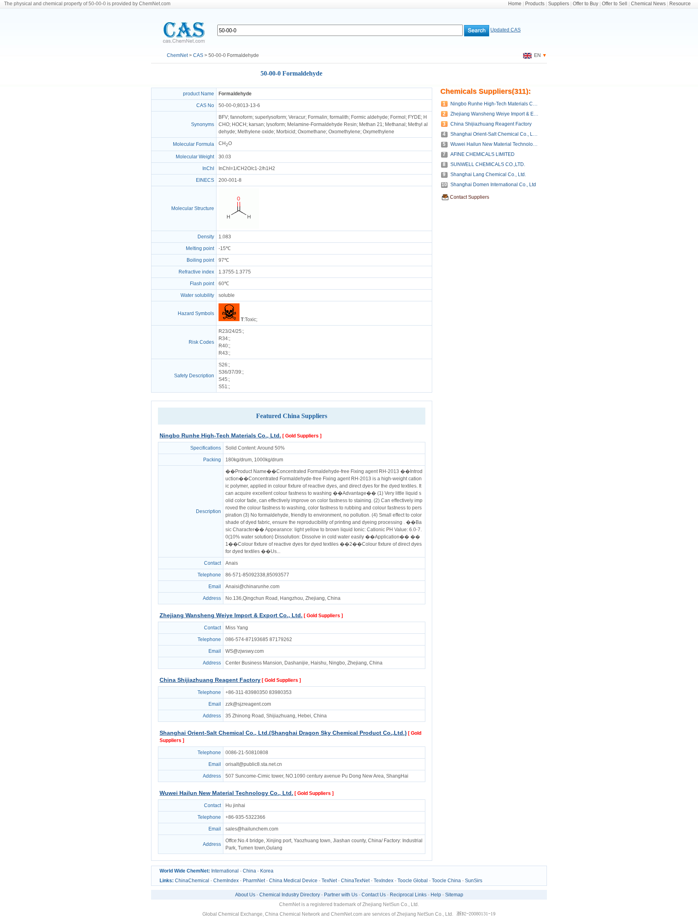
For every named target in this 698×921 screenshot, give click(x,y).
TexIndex (383, 880)
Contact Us (374, 895)
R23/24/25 (230, 331)
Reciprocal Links (408, 895)
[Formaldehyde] (239, 227)
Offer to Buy (585, 3)
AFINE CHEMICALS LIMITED (482, 154)
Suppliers (558, 3)
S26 (223, 365)
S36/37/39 (230, 372)
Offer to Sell (614, 3)
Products (535, 3)
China (249, 871)
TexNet (329, 880)
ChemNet (177, 55)
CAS (198, 55)
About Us (245, 895)
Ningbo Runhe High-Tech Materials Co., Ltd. (220, 435)
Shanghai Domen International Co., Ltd (493, 184)
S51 (223, 386)
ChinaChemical (192, 880)
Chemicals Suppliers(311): (485, 91)
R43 (223, 353)
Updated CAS (505, 30)
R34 (223, 338)
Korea (266, 871)
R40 (223, 346)
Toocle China (446, 880)
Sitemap (454, 895)
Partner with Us (340, 895)
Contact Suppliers (469, 197)
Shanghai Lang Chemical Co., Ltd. (488, 174)
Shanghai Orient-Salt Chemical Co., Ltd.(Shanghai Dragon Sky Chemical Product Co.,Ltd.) (283, 733)
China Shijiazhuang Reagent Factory (210, 680)
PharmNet (254, 880)
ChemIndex (226, 880)
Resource (680, 3)
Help (436, 895)
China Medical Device (293, 880)
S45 (223, 379)
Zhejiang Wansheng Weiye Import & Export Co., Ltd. (231, 615)
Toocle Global (412, 880)
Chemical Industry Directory (289, 895)
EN (536, 55)
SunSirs (473, 880)
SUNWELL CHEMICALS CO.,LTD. (487, 164)
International (225, 871)
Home (514, 3)
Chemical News (648, 3)
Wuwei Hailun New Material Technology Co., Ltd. (226, 793)
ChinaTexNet (355, 880)
